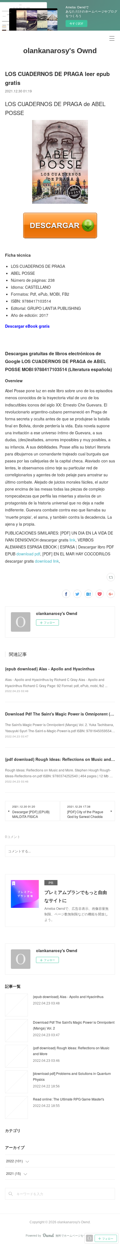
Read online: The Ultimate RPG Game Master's (68, 1099)
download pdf (28, 554)
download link (47, 561)
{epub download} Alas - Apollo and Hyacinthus (50, 668)
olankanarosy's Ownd (60, 50)
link (72, 540)
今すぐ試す (76, 23)
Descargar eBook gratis (27, 326)
